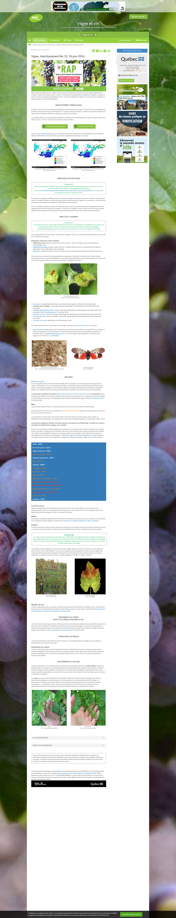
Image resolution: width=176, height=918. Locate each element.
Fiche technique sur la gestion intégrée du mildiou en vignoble (79, 521)
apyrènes (40, 672)
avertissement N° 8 (80, 325)
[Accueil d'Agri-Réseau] (36, 18)
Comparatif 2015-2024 (86, 126)
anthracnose (61, 394)
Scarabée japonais (39, 316)
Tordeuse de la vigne (40, 320)
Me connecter (139, 17)
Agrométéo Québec (44, 134)
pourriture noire (84, 394)
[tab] (68, 737)
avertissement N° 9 (52, 312)
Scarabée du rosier (39, 314)
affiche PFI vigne (67, 435)
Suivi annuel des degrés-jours (56, 126)
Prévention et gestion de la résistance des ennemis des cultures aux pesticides (66, 190)
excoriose (69, 394)
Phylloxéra (36, 251)
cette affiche (55, 336)
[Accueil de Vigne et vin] (29, 40)
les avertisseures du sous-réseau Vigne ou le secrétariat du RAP (76, 773)
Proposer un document (133, 51)
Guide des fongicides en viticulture (87, 435)
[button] (103, 738)
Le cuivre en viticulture (52, 630)
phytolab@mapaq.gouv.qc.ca (57, 333)
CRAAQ (114, 913)
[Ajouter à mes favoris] (109, 55)
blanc (81, 208)
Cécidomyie (37, 304)
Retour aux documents (40, 50)
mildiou (76, 394)
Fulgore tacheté (38, 329)
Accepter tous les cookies (131, 914)
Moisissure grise (37, 381)
